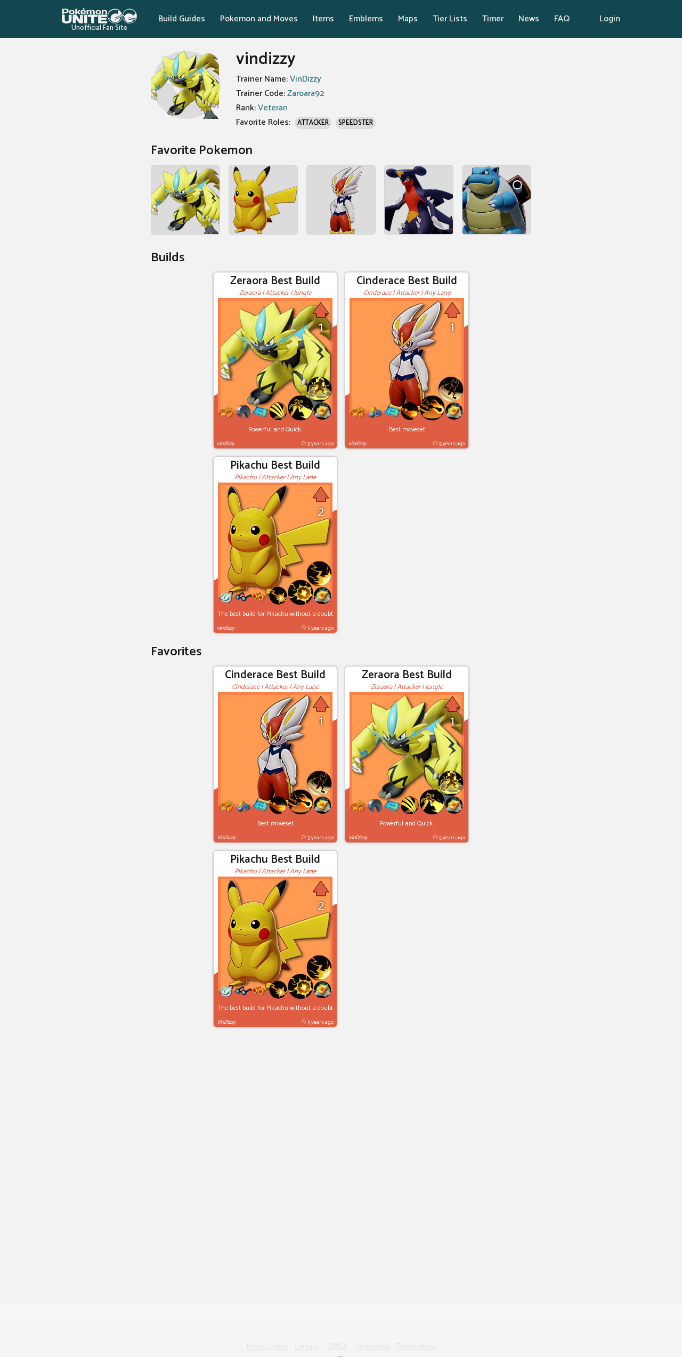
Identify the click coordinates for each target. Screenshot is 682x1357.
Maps (408, 19)
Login (609, 19)
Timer (493, 19)
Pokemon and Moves (259, 19)
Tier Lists (450, 19)
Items (323, 19)
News (528, 19)
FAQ (562, 19)
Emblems (366, 19)
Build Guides (181, 19)
